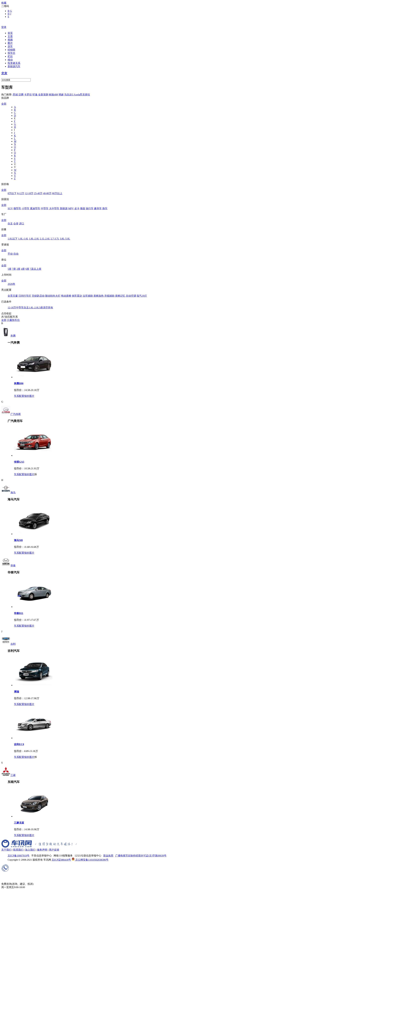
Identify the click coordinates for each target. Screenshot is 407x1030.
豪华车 (98, 208)
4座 (23, 269)
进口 (21, 223)
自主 (10, 223)
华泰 (13, 565)
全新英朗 (43, 94)
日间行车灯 (24, 295)
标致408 (53, 94)
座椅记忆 (120, 295)
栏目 (10, 56)
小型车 (25, 208)
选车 (10, 46)
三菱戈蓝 (19, 822)
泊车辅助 (88, 295)
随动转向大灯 (52, 295)
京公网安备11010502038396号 (91, 859)
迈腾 (21, 94)
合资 (15, 223)
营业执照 (108, 855)
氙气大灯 (142, 295)
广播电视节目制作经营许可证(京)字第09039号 (140, 855)
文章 (10, 36)
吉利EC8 (19, 744)
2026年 (11, 284)
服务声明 (42, 849)
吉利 (13, 644)
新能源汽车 (14, 66)
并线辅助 (109, 295)
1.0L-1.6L (23, 238)
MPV (71, 208)
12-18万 (29, 193)
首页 (10, 33)
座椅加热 (98, 295)
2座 (18, 269)
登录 (3, 27)
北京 (4, 73)
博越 (61, 94)
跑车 (104, 208)
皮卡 (76, 208)
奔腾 (13, 335)
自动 (15, 253)
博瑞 (16, 691)
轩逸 (35, 94)
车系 (16, 396)
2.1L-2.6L (45, 238)
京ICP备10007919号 (18, 855)
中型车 (44, 208)
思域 (15, 94)
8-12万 (20, 193)
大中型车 (54, 208)
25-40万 (38, 193)
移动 (10, 59)
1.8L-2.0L (34, 238)
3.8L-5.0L (65, 238)
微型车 (17, 208)
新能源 (64, 208)
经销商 (11, 49)
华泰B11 (18, 613)
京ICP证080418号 (61, 859)
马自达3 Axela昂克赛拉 (77, 94)
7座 (14, 269)
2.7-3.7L (55, 238)
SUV (10, 208)
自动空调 (131, 295)
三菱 (13, 775)
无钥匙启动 (38, 295)
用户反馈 (54, 849)
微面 (82, 208)
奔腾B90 (18, 383)
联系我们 (18, 849)
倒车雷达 (77, 295)
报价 (26, 396)
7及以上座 (35, 269)
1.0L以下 (12, 238)
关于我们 (6, 849)
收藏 (3, 2)
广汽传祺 (15, 414)
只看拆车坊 (13, 320)
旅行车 (89, 208)
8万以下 (12, 193)
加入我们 (30, 849)
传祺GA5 (19, 461)
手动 (10, 253)
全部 (3, 103)
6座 (27, 269)
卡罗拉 (28, 94)
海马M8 (18, 540)
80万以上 (57, 193)
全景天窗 (13, 295)
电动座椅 (66, 295)
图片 (10, 43)
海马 (13, 492)
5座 (9, 269)
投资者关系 (14, 63)
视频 (10, 39)
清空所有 (48, 307)
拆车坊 (11, 53)
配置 (21, 396)
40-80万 (47, 193)
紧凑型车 (35, 208)
